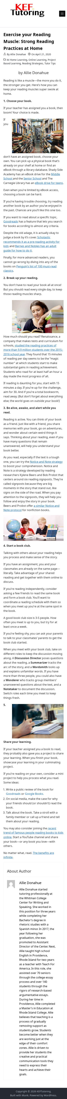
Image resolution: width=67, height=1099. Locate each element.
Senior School (32, 178)
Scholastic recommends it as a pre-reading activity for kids (31, 241)
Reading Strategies (32, 63)
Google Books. (34, 794)
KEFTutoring (44, 1091)
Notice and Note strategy (46, 462)
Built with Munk (19, 1095)
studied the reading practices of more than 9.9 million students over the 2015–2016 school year (33, 350)
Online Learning (37, 59)
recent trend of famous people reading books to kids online (33, 832)
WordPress (50, 1095)
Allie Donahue (18, 54)
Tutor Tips (50, 63)
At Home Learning (17, 59)
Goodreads (10, 221)
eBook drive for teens (49, 183)
